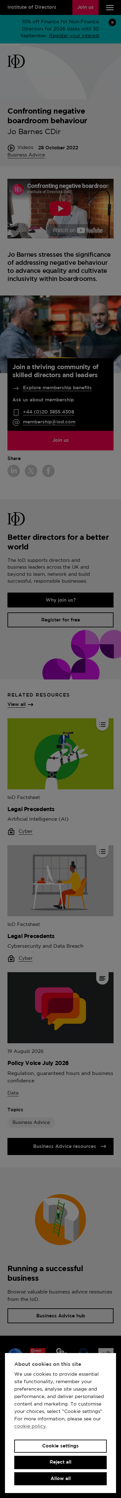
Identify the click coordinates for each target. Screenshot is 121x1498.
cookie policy (30, 1426)
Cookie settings (60, 1446)
